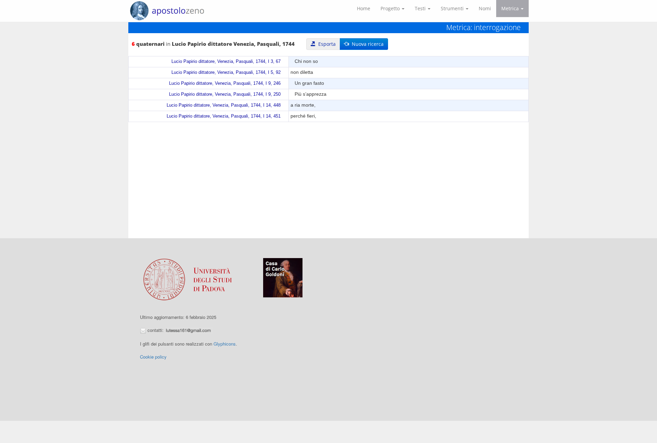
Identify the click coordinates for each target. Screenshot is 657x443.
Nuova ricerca (366, 44)
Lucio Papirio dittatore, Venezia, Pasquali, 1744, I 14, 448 (224, 105)
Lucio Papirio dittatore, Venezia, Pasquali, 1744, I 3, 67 (226, 61)
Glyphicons (225, 343)
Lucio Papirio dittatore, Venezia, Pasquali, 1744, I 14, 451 (224, 116)
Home (363, 8)
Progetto (391, 8)
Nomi (485, 8)
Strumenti (453, 8)
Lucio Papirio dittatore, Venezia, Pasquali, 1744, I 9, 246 (225, 83)
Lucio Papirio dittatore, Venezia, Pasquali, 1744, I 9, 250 (225, 94)
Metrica (510, 8)
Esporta (325, 44)
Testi (421, 8)
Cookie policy (153, 356)
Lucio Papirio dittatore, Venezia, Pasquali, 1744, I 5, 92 (226, 72)
